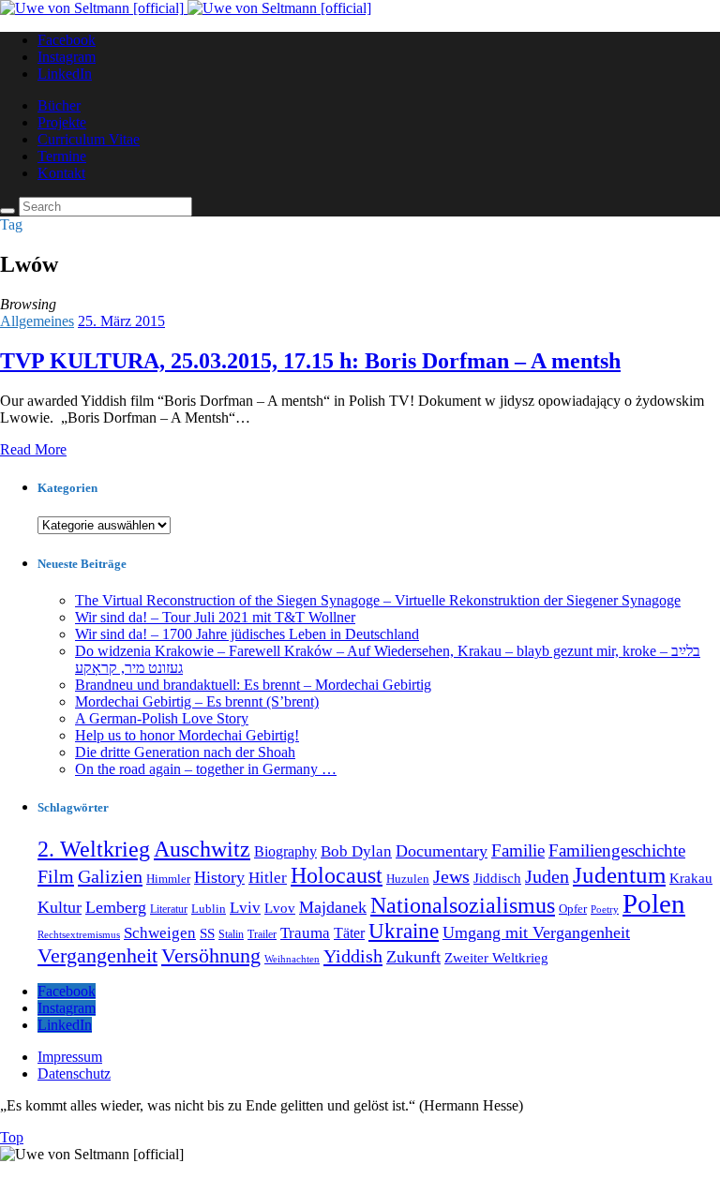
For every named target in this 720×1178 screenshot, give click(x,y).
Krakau (690, 878)
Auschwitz (202, 849)
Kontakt (61, 173)
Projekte (62, 122)
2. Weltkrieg (94, 849)
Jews (451, 876)
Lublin (208, 909)
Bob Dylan (356, 851)
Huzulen (407, 879)
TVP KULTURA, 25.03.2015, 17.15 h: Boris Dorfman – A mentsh (310, 361)
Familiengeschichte (616, 850)
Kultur (60, 907)
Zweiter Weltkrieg (496, 957)
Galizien (110, 876)
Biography (285, 851)
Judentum (619, 874)
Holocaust (336, 874)
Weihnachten (292, 959)
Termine (62, 156)
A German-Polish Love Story (161, 718)
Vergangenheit (98, 955)
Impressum (70, 1057)
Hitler (267, 878)
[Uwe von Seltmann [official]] (185, 8)
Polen (653, 903)
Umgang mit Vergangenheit (536, 932)
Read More (33, 449)
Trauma (305, 933)
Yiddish (352, 956)
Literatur (169, 909)
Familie (518, 850)
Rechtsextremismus (79, 935)
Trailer (262, 934)
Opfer (573, 909)
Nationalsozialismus (462, 905)
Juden (547, 876)
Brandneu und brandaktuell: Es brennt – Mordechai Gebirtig (253, 685)
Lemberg (115, 907)
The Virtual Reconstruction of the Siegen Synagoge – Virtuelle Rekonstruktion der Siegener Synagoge (378, 600)
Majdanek (333, 907)
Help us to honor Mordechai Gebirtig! (187, 735)
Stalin (231, 934)
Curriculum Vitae (89, 139)
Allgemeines (37, 321)
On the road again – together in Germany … (206, 769)
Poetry (605, 909)
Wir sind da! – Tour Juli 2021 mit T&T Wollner (215, 617)
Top (11, 1137)
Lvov (279, 908)
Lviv (245, 908)
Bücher (59, 105)
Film (56, 876)
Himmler (168, 879)
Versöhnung (211, 956)
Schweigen (160, 933)
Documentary (442, 851)
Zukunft (413, 956)
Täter (349, 933)
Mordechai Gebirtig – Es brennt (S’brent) (197, 701)
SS (207, 933)
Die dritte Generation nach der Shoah (185, 752)
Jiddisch (497, 878)
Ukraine (403, 931)
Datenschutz (74, 1073)
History (219, 877)
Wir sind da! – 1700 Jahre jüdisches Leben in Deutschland (247, 634)
